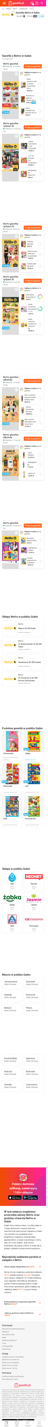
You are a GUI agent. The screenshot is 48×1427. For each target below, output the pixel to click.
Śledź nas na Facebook (10, 1360)
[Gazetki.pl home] (16, 3)
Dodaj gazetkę (7, 1346)
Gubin (31, 1267)
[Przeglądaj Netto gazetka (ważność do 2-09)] (10, 157)
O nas (4, 1343)
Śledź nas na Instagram (10, 1362)
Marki (4, 1337)
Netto (15, 9)
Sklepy (8, 9)
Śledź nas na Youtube (10, 1365)
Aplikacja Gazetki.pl (9, 1340)
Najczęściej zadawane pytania (13, 1329)
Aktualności (6, 1349)
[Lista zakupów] (37, 3)
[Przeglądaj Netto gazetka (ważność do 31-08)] (10, 549)
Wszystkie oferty (8, 1335)
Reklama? (5, 1332)
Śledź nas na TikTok (9, 1368)
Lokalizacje (23, 9)
